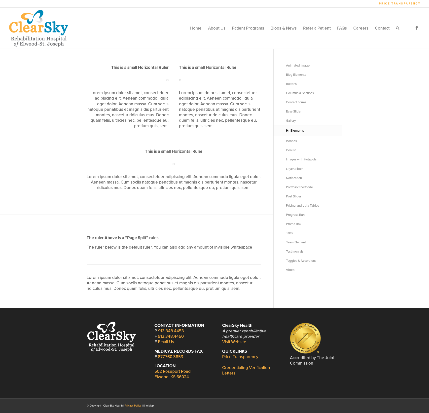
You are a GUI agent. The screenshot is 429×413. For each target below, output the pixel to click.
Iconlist (291, 150)
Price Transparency (400, 3)
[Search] (397, 28)
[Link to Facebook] (416, 28)
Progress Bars (295, 215)
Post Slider (293, 196)
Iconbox (291, 141)
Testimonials (294, 252)
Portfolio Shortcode (299, 187)
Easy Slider (293, 111)
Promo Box (293, 224)
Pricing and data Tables (302, 206)
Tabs (289, 233)
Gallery (291, 121)
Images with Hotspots (301, 159)
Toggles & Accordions (301, 261)
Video (290, 270)
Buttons (291, 84)
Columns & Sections (300, 93)
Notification (294, 178)
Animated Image (298, 66)
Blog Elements (296, 75)
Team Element (296, 242)
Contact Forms (296, 102)
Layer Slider (294, 169)
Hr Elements (295, 131)
